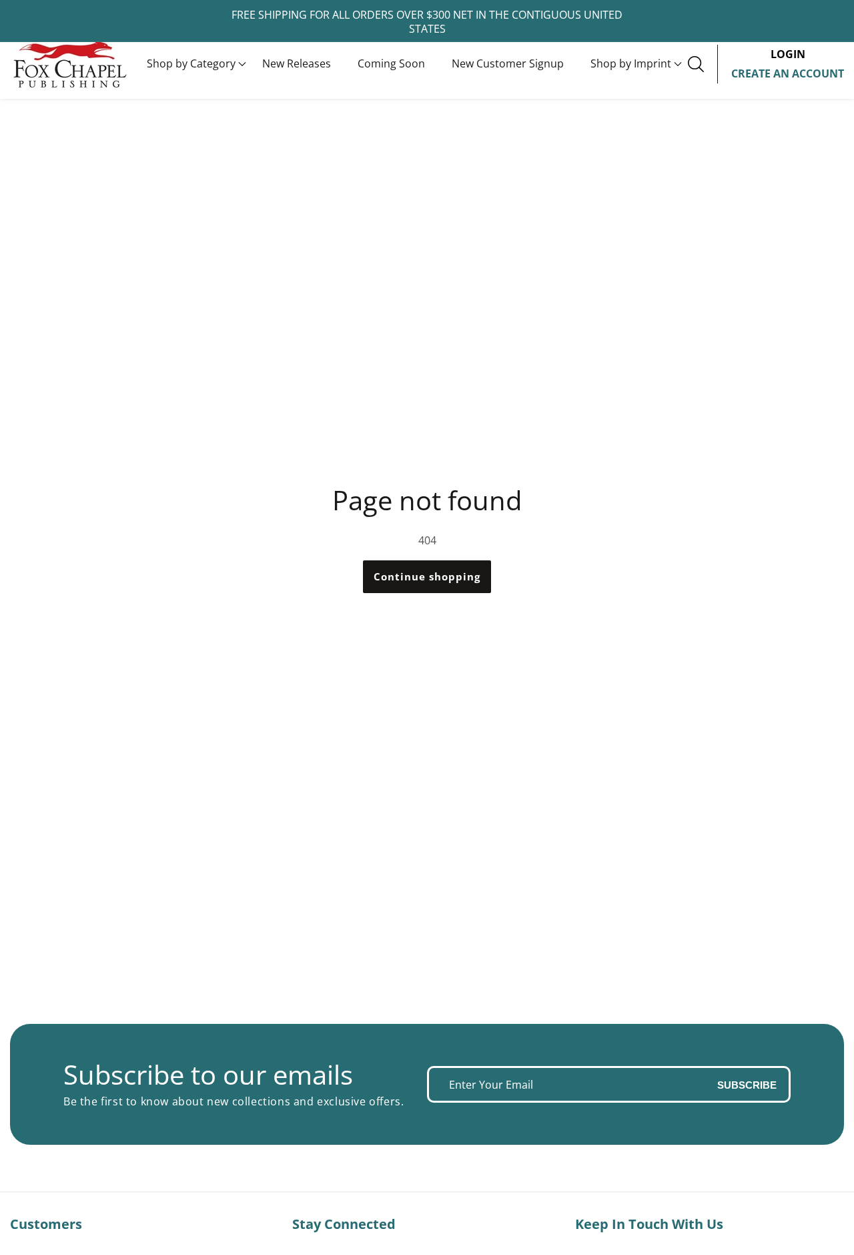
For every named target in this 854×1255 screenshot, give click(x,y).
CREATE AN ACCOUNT (787, 73)
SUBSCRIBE (747, 1084)
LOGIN (788, 54)
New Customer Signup (508, 63)
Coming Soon (391, 63)
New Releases (296, 63)
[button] (191, 64)
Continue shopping (427, 576)
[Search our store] (702, 64)
